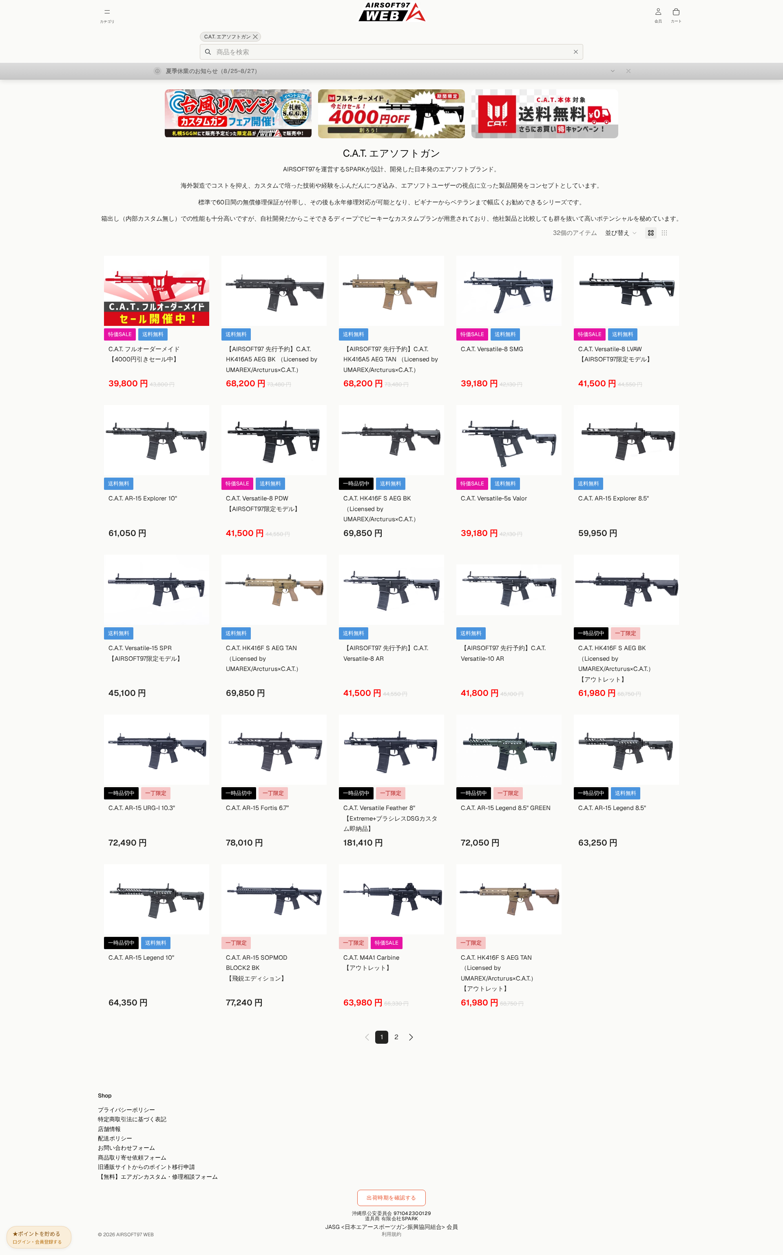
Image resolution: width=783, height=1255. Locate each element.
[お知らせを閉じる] (628, 71)
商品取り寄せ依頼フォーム (132, 1157)
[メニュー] (107, 11)
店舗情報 (109, 1129)
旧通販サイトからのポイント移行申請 (146, 1167)
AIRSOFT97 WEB (135, 1234)
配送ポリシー (115, 1138)
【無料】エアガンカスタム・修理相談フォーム (158, 1176)
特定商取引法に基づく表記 (132, 1119)
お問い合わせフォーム (126, 1147)
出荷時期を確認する (391, 1198)
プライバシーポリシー (126, 1109)
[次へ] (411, 1037)
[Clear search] (575, 52)
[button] (621, 233)
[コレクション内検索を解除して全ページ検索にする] (255, 36)
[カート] (676, 12)
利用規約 (391, 1234)
